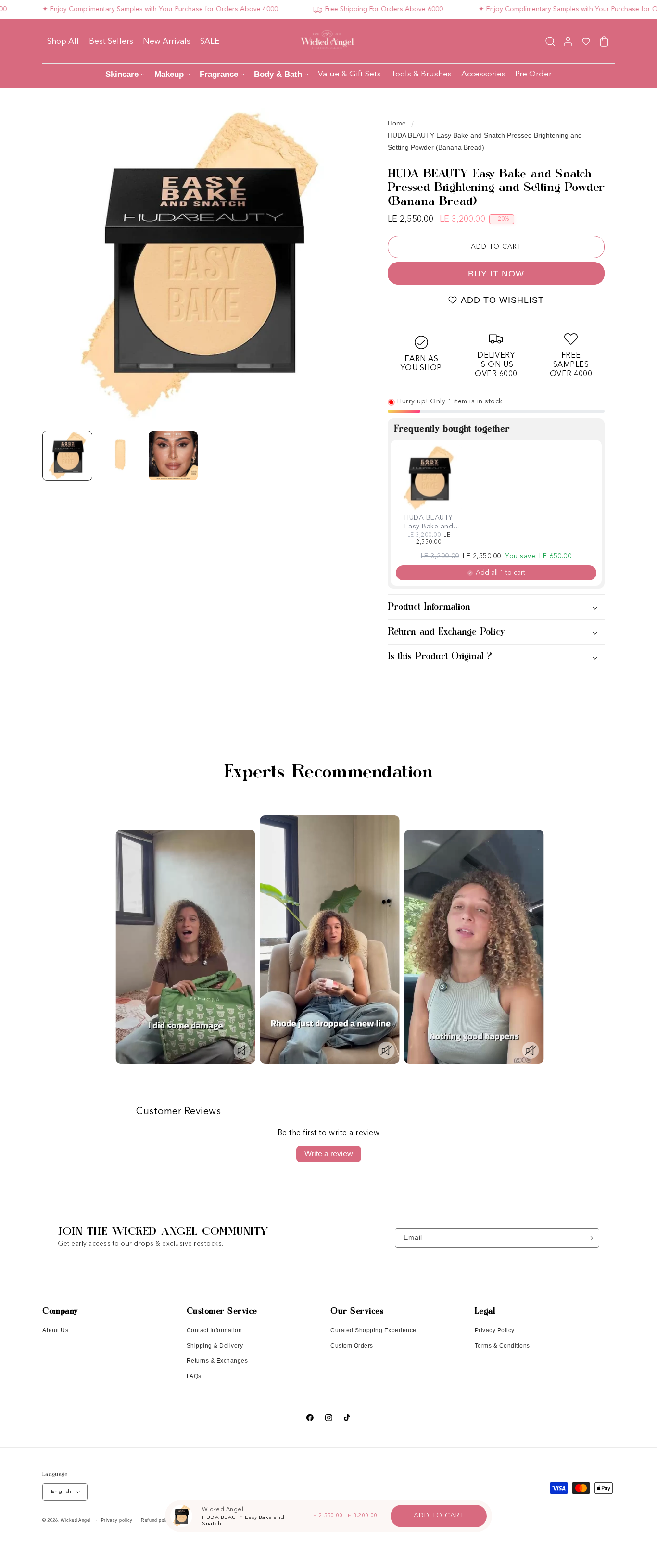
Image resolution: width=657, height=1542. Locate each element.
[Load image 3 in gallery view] (173, 455)
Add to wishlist (502, 300)
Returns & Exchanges (217, 1360)
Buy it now (496, 273)
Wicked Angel (76, 1520)
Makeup (169, 74)
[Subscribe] (590, 1237)
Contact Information (214, 1330)
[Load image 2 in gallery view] (120, 455)
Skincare (122, 74)
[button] (550, 41)
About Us (55, 1330)
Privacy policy (117, 1520)
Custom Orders (351, 1345)
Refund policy (156, 1520)
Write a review (328, 1154)
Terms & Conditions (502, 1345)
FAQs (194, 1376)
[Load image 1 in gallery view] (67, 455)
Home (397, 123)
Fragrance (219, 74)
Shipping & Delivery (215, 1345)
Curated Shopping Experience (373, 1330)
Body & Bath (278, 74)
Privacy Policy (495, 1330)
